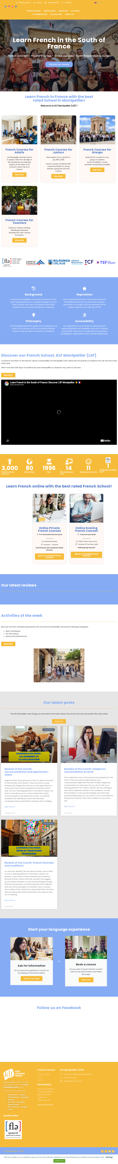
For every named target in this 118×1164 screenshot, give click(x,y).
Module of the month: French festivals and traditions (29, 864)
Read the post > (10, 807)
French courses (34, 11)
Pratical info (56, 14)
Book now (86, 980)
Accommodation (39, 14)
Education (63, 11)
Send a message (31, 978)
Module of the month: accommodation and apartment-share (27, 771)
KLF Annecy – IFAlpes (16, 1095)
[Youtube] (109, 1151)
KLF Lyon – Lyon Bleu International (16, 1103)
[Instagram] (102, 1151)
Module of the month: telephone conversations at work (85, 770)
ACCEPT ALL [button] (59, 1161)
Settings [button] (109, 1157)
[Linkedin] (113, 1151)
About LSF (69, 14)
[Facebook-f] (106, 1151)
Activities (75, 11)
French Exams (50, 11)
